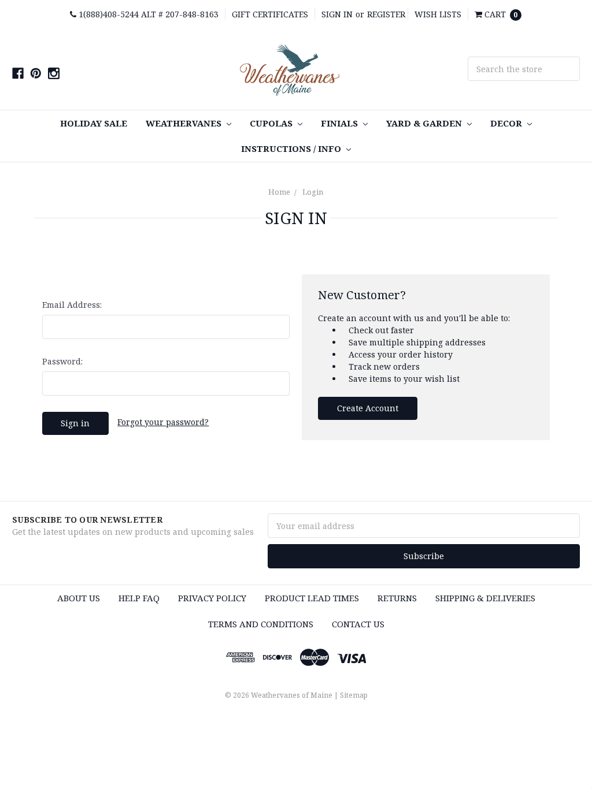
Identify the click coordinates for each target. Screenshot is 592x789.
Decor (507, 123)
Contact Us (358, 624)
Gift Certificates (270, 14)
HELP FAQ (139, 598)
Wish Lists (438, 14)
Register (386, 14)
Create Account (367, 408)
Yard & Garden (425, 123)
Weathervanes (185, 123)
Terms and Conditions (260, 624)
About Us (78, 598)
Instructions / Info (292, 148)
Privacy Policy (212, 598)
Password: (62, 361)
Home (279, 192)
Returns (397, 598)
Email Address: (72, 304)
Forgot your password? (163, 421)
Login (312, 192)
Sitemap (354, 695)
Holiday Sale (93, 123)
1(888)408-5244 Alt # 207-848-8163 (147, 14)
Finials (340, 123)
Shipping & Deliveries (485, 598)
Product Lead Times (312, 598)
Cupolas (272, 123)
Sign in (337, 14)
